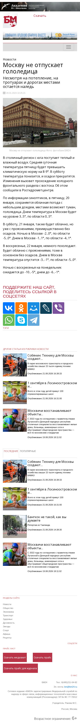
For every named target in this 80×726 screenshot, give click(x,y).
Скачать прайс (42, 657)
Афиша (6, 634)
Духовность (9, 623)
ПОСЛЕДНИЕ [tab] (11, 451)
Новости (7, 604)
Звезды (6, 626)
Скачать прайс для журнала (20, 668)
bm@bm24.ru (70, 687)
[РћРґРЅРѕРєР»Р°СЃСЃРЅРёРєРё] (21, 308)
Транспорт (8, 615)
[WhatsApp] (9, 320)
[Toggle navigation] (68, 47)
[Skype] (21, 320)
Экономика (8, 612)
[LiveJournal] (46, 308)
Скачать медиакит (15, 657)
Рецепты (7, 638)
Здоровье (7, 619)
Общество (8, 608)
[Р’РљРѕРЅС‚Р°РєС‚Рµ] (9, 308)
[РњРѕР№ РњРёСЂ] (33, 308)
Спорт (6, 630)
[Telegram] (33, 320)
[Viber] (58, 308)
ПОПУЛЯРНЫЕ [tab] (28, 451)
